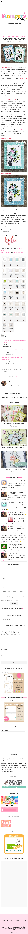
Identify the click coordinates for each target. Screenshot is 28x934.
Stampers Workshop (14, 746)
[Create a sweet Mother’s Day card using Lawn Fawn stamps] (14, 437)
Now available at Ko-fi (7, 701)
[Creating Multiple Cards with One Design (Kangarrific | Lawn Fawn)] (14, 413)
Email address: (5, 656)
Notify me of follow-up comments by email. (12, 597)
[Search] (26, 2)
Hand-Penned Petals (17, 369)
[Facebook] (12, 916)
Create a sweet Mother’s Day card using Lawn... (14, 447)
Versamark (9, 128)
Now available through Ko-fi (8, 672)
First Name (4, 649)
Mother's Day (4, 371)
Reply (2, 491)
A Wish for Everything (6, 369)
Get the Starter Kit (6, 252)
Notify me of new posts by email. (10, 600)
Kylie (13, 41)
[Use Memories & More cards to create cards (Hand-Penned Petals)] (14, 459)
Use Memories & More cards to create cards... (14, 469)
